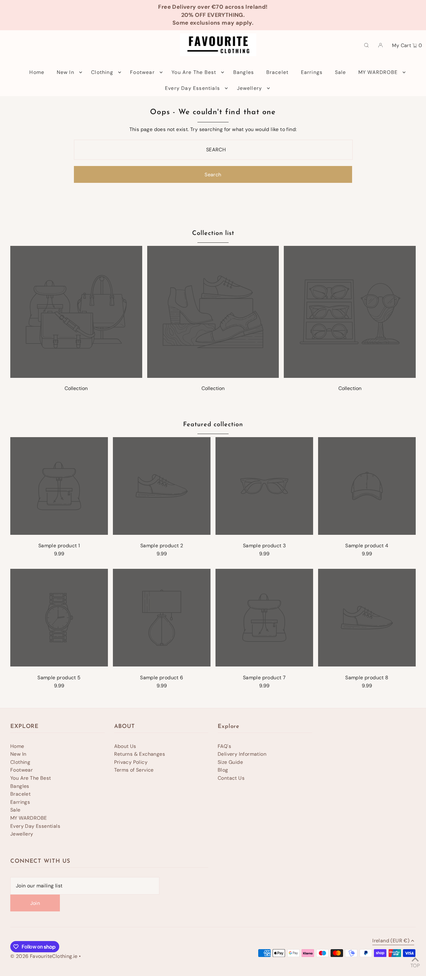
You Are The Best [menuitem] (194, 72)
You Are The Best (30, 778)
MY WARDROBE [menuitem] (378, 72)
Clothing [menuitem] (102, 72)
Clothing (20, 762)
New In (18, 754)
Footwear (21, 770)
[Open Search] (366, 45)
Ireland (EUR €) (390, 941)
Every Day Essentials (35, 826)
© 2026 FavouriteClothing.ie (44, 956)
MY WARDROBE (28, 818)
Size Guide (230, 762)
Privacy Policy (131, 762)
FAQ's (224, 746)
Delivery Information (242, 754)
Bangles (19, 786)
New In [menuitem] (65, 72)
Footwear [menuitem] (142, 72)
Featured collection (213, 425)
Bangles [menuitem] (243, 72)
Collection (76, 388)
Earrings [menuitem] (312, 72)
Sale (15, 810)
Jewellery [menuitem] (249, 88)
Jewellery (21, 834)
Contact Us (231, 778)
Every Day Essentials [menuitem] (192, 88)
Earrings (20, 802)
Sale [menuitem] (340, 72)
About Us (125, 746)
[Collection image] (76, 376)
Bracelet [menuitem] (277, 72)
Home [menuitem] (36, 72)
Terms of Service (134, 770)
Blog (223, 770)
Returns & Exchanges (139, 754)
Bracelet (20, 794)
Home (17, 746)
